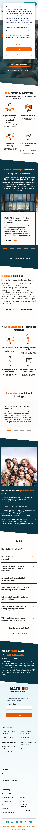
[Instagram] (26, 821)
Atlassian (5, 769)
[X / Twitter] (12, 821)
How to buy (5, 805)
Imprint (20, 826)
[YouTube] (21, 821)
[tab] (5, 249)
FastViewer (23, 748)
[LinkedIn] (7, 821)
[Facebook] (16, 821)
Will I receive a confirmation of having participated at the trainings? (14, 608)
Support (22, 797)
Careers (22, 801)
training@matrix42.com (15, 655)
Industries (5, 808)
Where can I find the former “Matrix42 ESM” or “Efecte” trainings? (13, 568)
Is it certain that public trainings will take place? (14, 598)
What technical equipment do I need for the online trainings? (14, 619)
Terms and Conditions (9, 826)
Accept (19, 49)
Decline (19, 54)
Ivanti (3, 777)
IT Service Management (9, 742)
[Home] (19, 689)
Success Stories (7, 801)
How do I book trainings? (11, 549)
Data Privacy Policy (29, 826)
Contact (22, 814)
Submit (19, 715)
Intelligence (24, 752)
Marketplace (24, 794)
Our (7, 727)
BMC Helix (5, 773)
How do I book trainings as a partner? (13, 558)
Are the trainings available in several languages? (13, 579)
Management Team (8, 797)
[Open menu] (35, 11)
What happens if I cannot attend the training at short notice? (15, 588)
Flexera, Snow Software (9, 780)
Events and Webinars (8, 812)
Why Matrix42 (6, 794)
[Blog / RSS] (30, 821)
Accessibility (16, 829)
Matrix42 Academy (26, 810)
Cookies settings (19, 44)
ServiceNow (6, 766)
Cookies (23, 829)
